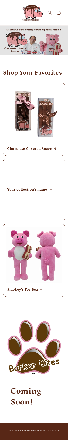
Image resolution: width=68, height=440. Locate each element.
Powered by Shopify (48, 430)
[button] (8, 12)
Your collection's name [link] (27, 190)
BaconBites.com (27, 430)
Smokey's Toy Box (22, 290)
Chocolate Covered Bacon (29, 149)
